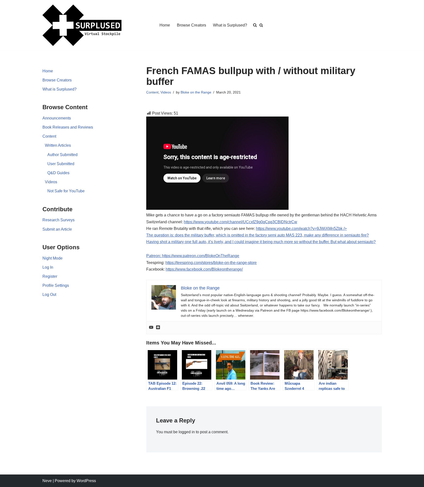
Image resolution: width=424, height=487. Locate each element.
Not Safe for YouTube (66, 191)
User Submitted (60, 164)
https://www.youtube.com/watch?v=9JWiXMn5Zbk (261, 235)
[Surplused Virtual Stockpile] (81, 25)
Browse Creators (191, 25)
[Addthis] (158, 327)
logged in (187, 432)
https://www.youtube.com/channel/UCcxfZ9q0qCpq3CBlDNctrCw (240, 222)
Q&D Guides (58, 173)
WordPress (86, 481)
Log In (47, 267)
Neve (47, 481)
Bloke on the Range (196, 92)
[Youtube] (151, 327)
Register (49, 276)
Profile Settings (55, 285)
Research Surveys (58, 220)
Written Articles (58, 145)
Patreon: (154, 256)
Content (49, 136)
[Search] (261, 25)
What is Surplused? (230, 25)
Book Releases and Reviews (67, 127)
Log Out (49, 294)
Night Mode (52, 258)
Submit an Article (57, 229)
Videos (51, 182)
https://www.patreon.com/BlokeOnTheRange (200, 256)
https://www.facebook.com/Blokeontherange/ (204, 269)
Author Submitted (62, 155)
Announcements (56, 118)
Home (164, 25)
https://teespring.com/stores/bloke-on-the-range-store (211, 263)
